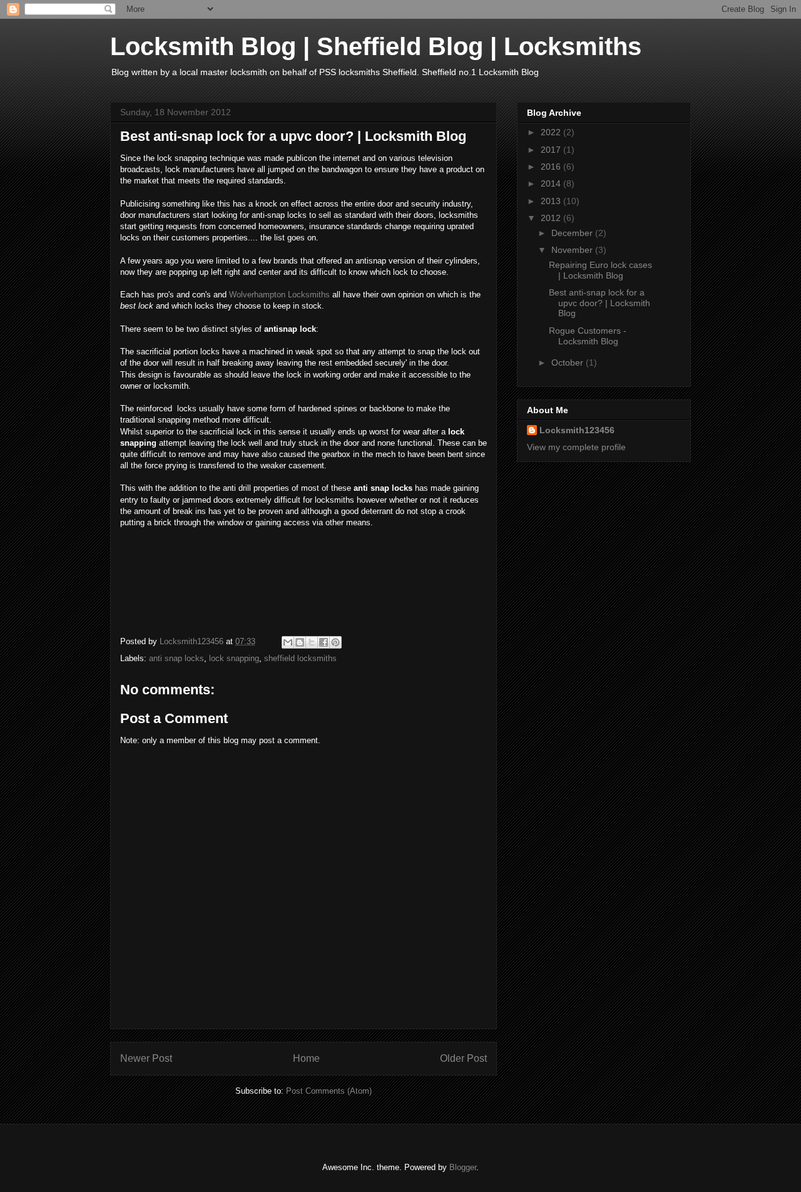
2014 (552, 183)
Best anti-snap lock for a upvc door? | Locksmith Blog (599, 303)
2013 (552, 201)
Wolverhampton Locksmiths (279, 294)
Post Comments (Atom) (329, 1091)
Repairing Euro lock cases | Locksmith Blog (600, 270)
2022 (552, 132)
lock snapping (234, 658)
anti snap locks (176, 658)
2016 (552, 167)
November (573, 250)
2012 (552, 218)
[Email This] (288, 642)
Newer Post (146, 1058)
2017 (552, 150)
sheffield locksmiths (300, 658)
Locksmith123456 (577, 430)
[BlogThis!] (299, 642)
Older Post (463, 1058)
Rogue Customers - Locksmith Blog (587, 336)
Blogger (462, 1167)
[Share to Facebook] (323, 642)
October (568, 362)
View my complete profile (576, 447)
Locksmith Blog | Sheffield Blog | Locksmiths (375, 46)
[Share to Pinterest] (335, 642)
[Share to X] (311, 642)
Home (306, 1058)
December (573, 233)
